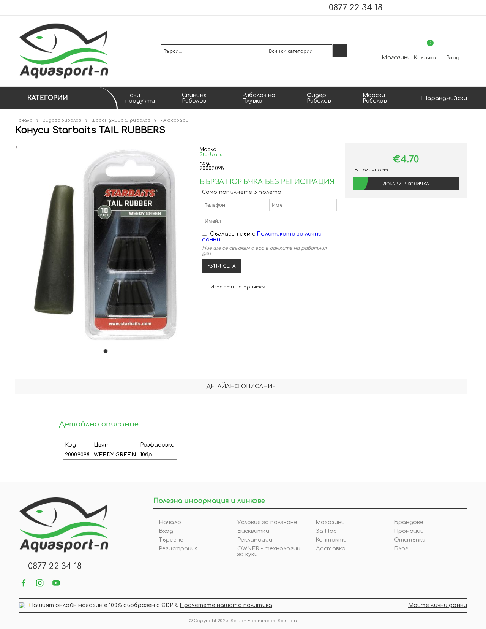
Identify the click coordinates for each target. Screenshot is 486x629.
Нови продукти (140, 98)
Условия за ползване (267, 522)
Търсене (171, 540)
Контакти (331, 540)
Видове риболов (62, 120)
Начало (24, 120)
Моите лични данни (437, 605)
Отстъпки (410, 540)
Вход (453, 57)
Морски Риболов (375, 98)
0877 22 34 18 (355, 7)
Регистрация (178, 548)
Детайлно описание (241, 386)
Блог (401, 548)
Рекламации (254, 540)
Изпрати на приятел (237, 287)
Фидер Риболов (319, 98)
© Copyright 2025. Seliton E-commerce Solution (243, 620)
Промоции (409, 531)
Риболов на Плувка (258, 98)
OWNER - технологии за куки (269, 551)
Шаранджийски (444, 98)
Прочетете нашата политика (226, 605)
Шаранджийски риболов (121, 120)
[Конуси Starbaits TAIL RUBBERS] (16, 146)
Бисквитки (253, 531)
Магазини (396, 57)
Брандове (409, 522)
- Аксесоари (175, 120)
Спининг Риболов (194, 98)
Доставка (331, 548)
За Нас (326, 531)
